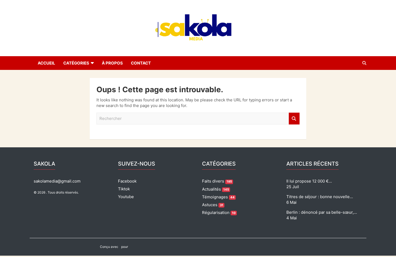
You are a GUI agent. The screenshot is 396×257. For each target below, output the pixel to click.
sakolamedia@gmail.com (57, 181)
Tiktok (124, 188)
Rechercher (294, 119)
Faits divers (217, 181)
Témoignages (218, 196)
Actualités (215, 189)
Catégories (76, 63)
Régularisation (219, 212)
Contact (141, 63)
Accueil (46, 63)
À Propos (112, 63)
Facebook (127, 181)
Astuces (212, 204)
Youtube (126, 196)
